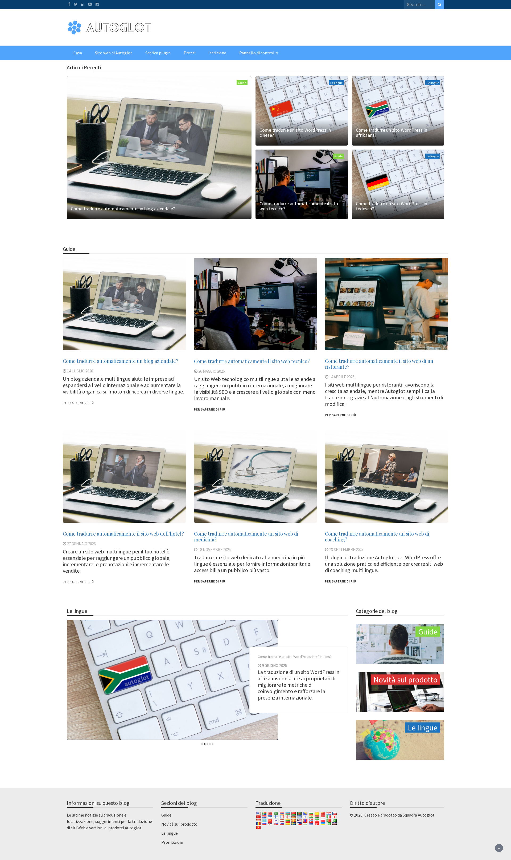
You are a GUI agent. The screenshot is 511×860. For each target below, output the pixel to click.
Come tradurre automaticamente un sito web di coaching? (377, 537)
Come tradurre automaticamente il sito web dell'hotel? (123, 534)
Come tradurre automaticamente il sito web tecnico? (298, 206)
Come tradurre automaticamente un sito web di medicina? (246, 537)
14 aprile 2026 (341, 376)
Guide (242, 83)
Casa (77, 52)
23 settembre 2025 (346, 549)
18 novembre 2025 (214, 549)
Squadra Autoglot (419, 815)
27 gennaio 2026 (81, 543)
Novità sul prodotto (179, 824)
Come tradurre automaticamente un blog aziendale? (123, 209)
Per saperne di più (78, 403)
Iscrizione (217, 52)
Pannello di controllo (258, 52)
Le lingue (336, 83)
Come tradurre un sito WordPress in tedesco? (391, 206)
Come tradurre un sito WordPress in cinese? (295, 132)
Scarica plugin (158, 52)
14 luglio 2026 (80, 370)
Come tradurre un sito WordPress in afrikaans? (391, 132)
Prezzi (189, 52)
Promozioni (172, 842)
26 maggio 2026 (211, 371)
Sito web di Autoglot (113, 52)
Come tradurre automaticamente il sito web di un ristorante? (379, 364)
